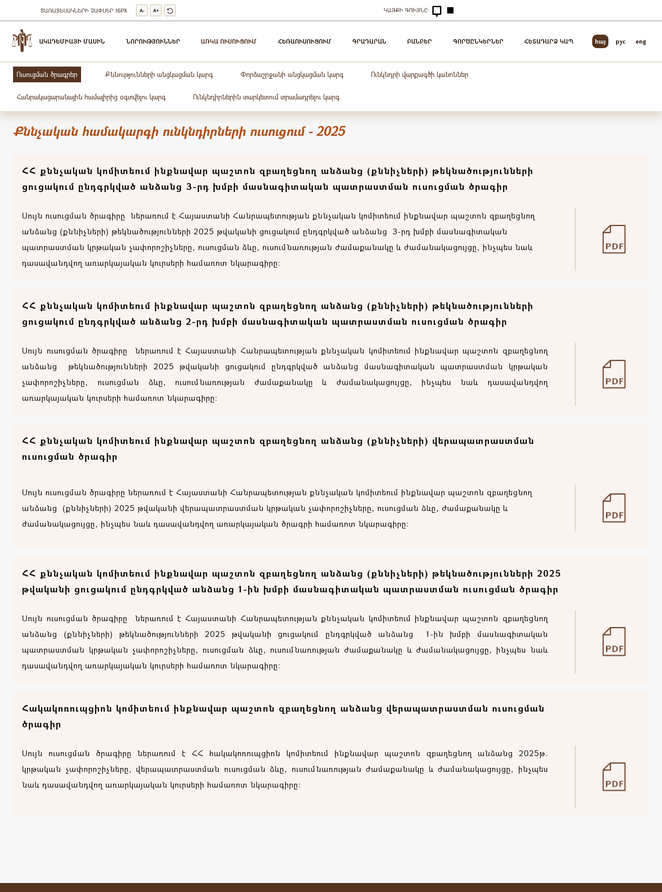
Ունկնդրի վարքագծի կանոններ (419, 74)
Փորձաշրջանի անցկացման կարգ (292, 74)
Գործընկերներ (478, 41)
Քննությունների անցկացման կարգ (159, 74)
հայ (600, 41)
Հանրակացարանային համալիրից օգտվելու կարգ (91, 96)
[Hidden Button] (436, 10)
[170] (619, 239)
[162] (619, 777)
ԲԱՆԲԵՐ (419, 41)
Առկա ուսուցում (229, 41)
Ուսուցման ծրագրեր (47, 74)
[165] (619, 641)
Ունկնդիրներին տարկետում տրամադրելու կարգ (266, 96)
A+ (156, 10)
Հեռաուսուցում (304, 41)
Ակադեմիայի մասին (72, 41)
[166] (619, 508)
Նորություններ (153, 41)
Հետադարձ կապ (548, 41)
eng (640, 41)
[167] (619, 374)
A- (142, 10)
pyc (621, 41)
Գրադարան (369, 41)
